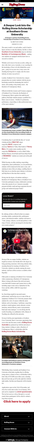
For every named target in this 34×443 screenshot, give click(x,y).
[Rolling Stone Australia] (17, 5)
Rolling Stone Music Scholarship (13, 331)
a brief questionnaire (24, 392)
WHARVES (7, 156)
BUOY (10, 144)
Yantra (9, 147)
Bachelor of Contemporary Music (14, 54)
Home (14, 20)
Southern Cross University (11, 52)
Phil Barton (12, 151)
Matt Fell (15, 142)
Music (19, 20)
